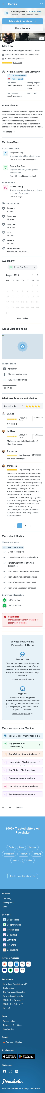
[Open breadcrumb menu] (10, 807)
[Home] (3, 807)
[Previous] (14, 525)
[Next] (30, 525)
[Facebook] (4, 1071)
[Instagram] (10, 1071)
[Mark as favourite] (41, 4)
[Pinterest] (16, 1071)
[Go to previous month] (32, 275)
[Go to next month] (37, 275)
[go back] (3, 4)
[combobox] (23, 267)
